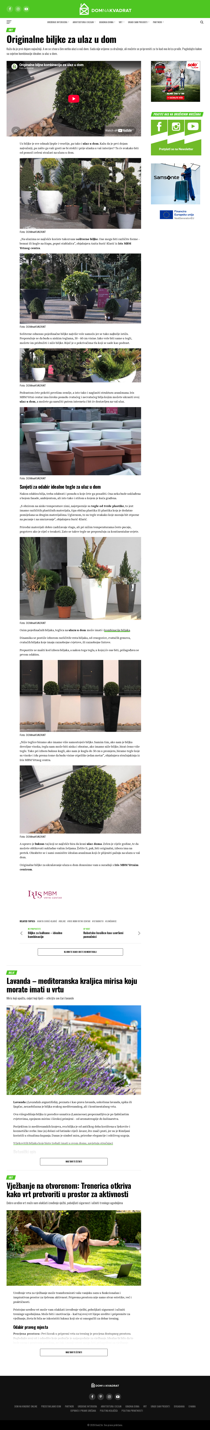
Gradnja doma (106, 22)
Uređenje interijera (57, 22)
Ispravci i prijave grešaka (83, 1410)
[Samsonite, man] (175, 203)
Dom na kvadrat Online (25, 1406)
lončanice (111, 921)
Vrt (121, 22)
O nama (192, 1406)
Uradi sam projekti (137, 22)
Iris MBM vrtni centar (79, 921)
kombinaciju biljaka (117, 630)
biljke (63, 921)
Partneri (157, 22)
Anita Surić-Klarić (47, 921)
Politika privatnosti (132, 1410)
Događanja (179, 1406)
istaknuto (98, 921)
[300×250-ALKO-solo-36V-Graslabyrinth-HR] (175, 101)
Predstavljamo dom (51, 1406)
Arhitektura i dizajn (83, 22)
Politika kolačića (109, 1410)
